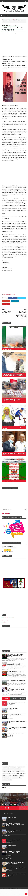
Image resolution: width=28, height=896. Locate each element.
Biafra (7, 19)
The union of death (7, 349)
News (17, 19)
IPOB (14, 19)
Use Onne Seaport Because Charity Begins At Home (14, 65)
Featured (10, 19)
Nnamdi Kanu (15, 775)
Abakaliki (4, 767)
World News (9, 779)
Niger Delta (22, 773)
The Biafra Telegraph (5, 888)
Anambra (14, 767)
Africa (9, 767)
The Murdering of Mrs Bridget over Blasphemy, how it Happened (15, 663)
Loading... (4, 622)
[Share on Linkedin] (15, 301)
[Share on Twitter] (21, 297)
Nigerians (9, 775)
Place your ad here (6, 620)
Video (4, 779)
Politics (9, 777)
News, (19, 33)
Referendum (15, 777)
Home (3, 19)
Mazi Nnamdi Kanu (6, 773)
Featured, (14, 33)
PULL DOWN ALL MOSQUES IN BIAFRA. (16, 680)
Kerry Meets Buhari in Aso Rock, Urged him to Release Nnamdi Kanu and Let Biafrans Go (16, 689)
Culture (23, 767)
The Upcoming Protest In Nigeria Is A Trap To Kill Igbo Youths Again (16, 728)
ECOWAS (18, 769)
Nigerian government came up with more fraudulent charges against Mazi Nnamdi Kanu (13, 375)
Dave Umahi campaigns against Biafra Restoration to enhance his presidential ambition (12, 400)
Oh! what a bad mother (8, 480)
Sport (20, 777)
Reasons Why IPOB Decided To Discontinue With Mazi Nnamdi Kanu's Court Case (16, 716)
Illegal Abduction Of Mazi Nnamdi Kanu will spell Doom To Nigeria (15, 863)
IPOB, (17, 33)
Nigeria (4, 775)
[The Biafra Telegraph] (14, 8)
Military (13, 773)
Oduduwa (22, 775)
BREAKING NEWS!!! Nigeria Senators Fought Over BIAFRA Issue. (15, 672)
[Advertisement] (14, 44)
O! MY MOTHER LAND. (7, 59)
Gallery (9, 771)
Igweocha (18, 771)
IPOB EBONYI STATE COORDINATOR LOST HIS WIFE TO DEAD (12, 27)
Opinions (4, 777)
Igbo (13, 771)
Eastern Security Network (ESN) (9, 769)
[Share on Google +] (6, 301)
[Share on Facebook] (12, 297)
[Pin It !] (6, 304)
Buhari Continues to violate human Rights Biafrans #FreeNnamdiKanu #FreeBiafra (15, 655)
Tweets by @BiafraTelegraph (8, 617)
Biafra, (10, 33)
